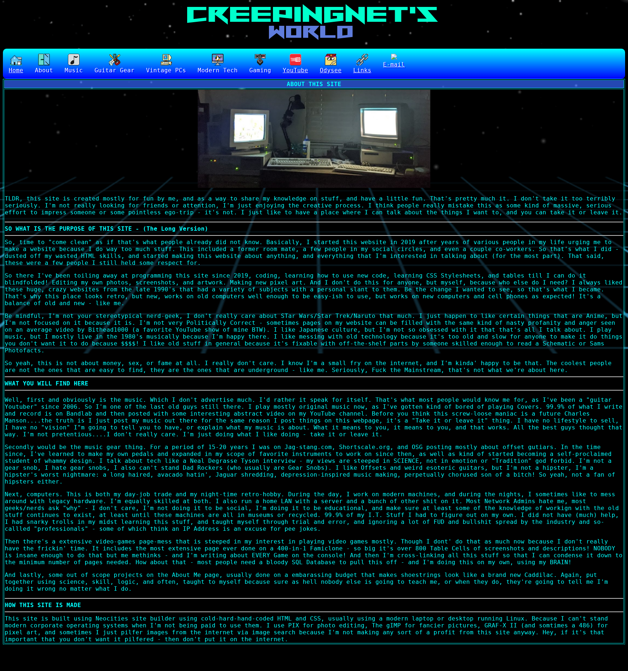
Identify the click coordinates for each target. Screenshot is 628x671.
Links (362, 70)
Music (74, 70)
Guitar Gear (114, 70)
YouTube (295, 70)
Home (16, 70)
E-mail (394, 64)
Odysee (331, 70)
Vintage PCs (166, 70)
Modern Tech (218, 70)
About (44, 70)
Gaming (260, 70)
